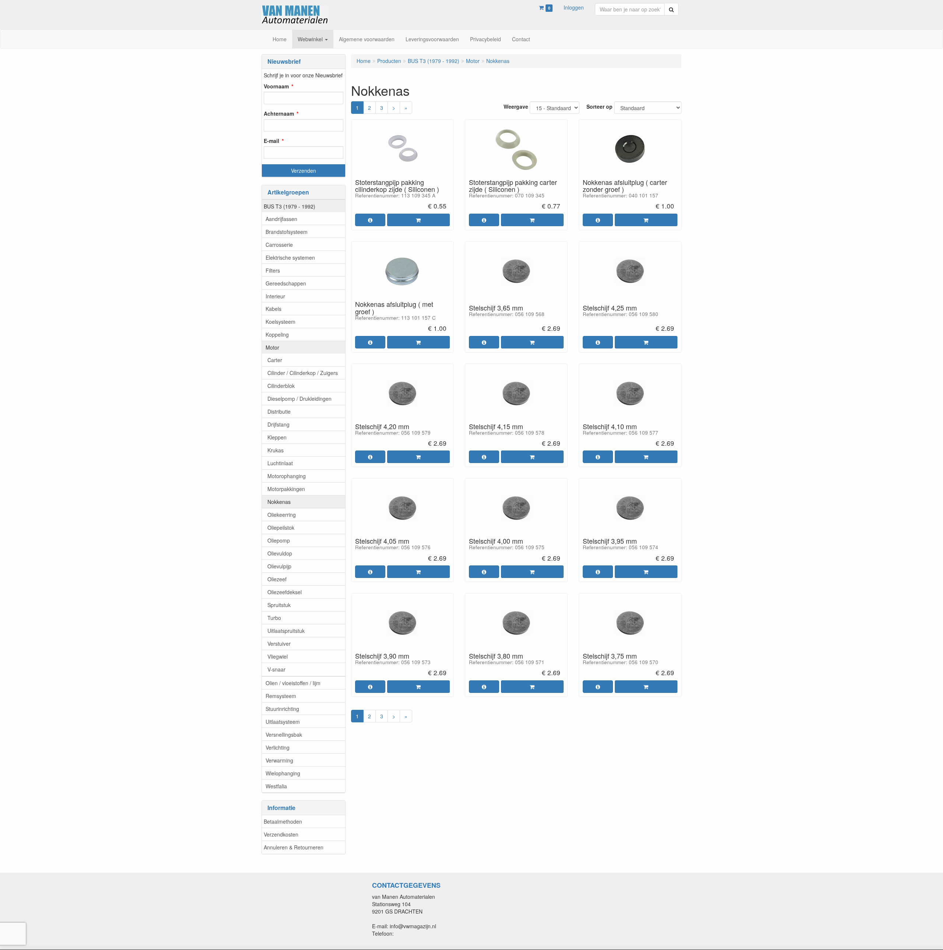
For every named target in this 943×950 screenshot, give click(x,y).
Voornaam (276, 86)
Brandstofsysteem (287, 231)
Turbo (274, 617)
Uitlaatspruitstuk (286, 630)
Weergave (516, 106)
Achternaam (279, 113)
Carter (274, 360)
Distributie (279, 411)
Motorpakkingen (286, 488)
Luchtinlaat (280, 463)
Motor (272, 347)
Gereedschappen (286, 283)
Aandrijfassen (281, 218)
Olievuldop (279, 553)
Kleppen (277, 437)
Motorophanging (286, 476)
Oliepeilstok (280, 527)
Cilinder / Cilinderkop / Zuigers (302, 372)
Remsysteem (281, 696)
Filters (273, 270)
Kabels (273, 308)
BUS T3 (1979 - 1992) (289, 206)
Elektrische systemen (290, 257)
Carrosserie (279, 244)
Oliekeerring (281, 514)
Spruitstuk (279, 605)
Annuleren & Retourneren (293, 847)
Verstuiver (279, 643)
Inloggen (574, 7)
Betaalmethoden (283, 821)
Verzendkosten (281, 834)
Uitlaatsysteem (283, 721)
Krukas (275, 450)
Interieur (275, 296)
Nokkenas (279, 501)
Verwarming (279, 760)
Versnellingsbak (284, 734)
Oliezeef (277, 579)
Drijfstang (278, 424)
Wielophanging (283, 773)
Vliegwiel (277, 656)
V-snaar (276, 669)
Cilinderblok (281, 385)
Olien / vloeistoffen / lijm (293, 683)
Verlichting (278, 747)
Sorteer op (599, 106)
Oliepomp (278, 540)
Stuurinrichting (282, 708)
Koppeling (277, 334)
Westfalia (276, 786)
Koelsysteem (280, 321)
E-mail (271, 140)
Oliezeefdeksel (284, 592)
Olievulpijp (279, 566)
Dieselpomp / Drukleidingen (299, 398)
